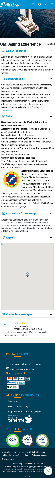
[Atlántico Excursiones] (9, 4)
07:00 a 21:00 (12, 364)
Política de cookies (39, 455)
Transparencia (8, 459)
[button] (46, 4)
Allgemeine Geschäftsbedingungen (24, 411)
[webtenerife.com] (20, 419)
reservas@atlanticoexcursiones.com (24, 369)
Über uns (12, 401)
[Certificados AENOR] (27, 440)
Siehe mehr (6, 110)
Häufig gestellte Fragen (19, 406)
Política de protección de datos (15, 455)
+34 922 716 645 (33, 364)
